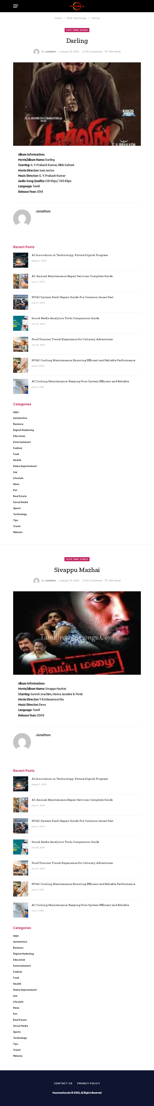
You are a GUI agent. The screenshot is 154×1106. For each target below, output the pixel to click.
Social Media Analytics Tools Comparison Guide (65, 318)
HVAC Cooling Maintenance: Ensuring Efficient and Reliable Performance (83, 360)
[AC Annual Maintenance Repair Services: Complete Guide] (20, 281)
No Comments (94, 51)
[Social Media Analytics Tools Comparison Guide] (20, 323)
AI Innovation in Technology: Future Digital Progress (70, 255)
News (16, 484)
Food (16, 454)
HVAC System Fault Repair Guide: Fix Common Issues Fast (72, 297)
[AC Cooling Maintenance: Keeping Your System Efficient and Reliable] (20, 386)
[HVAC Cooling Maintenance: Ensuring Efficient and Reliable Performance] (20, 365)
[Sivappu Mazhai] (77, 633)
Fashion (17, 448)
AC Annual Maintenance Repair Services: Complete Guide (72, 276)
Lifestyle (18, 478)
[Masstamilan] (77, 6)
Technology (20, 514)
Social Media (20, 502)
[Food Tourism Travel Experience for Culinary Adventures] (20, 344)
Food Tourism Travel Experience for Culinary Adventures (72, 339)
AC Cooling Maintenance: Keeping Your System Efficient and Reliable (80, 381)
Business (18, 424)
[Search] (139, 6)
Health (17, 460)
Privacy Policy (88, 1083)
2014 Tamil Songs (77, 30)
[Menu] (15, 6)
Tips (15, 520)
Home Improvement (25, 466)
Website (18, 532)
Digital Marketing (23, 430)
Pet (15, 490)
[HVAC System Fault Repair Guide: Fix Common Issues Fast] (20, 302)
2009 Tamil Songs (77, 559)
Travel (16, 526)
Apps (16, 412)
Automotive (20, 418)
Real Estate (20, 496)
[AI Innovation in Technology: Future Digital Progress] (20, 260)
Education (19, 436)
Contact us (63, 1083)
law (15, 472)
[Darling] (77, 104)
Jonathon (50, 51)
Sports (17, 508)
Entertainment (22, 442)
